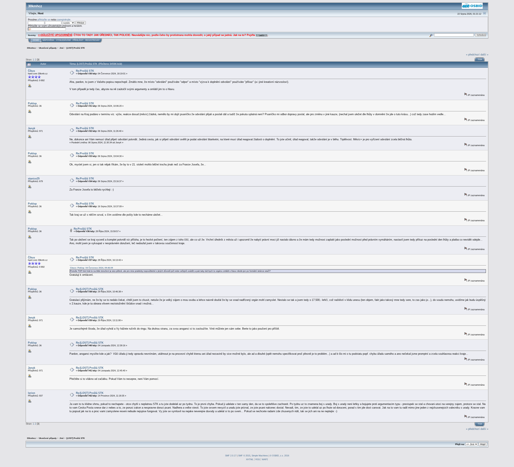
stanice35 (34, 178)
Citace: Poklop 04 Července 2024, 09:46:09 (91, 268)
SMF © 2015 (244, 455)
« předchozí (473, 54)
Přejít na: (460, 444)
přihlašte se (44, 19)
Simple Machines (260, 455)
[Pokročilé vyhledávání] (430, 35)
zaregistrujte (63, 19)
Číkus (31, 70)
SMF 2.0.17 (230, 455)
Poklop (32, 103)
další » (484, 54)
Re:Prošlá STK (85, 70)
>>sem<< (261, 35)
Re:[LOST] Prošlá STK (89, 289)
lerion (31, 392)
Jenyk (31, 128)
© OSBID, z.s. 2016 (279, 455)
